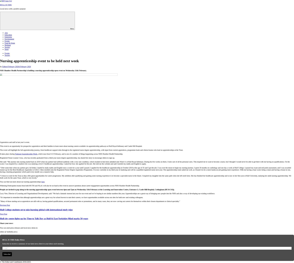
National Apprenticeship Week (26, 154)
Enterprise (8, 37)
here (43, 182)
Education (8, 35)
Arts (6, 33)
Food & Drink (10, 43)
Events (7, 41)
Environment (9, 39)
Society (7, 47)
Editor (4, 67)
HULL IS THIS (6, 5)
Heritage (8, 45)
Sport (6, 49)
